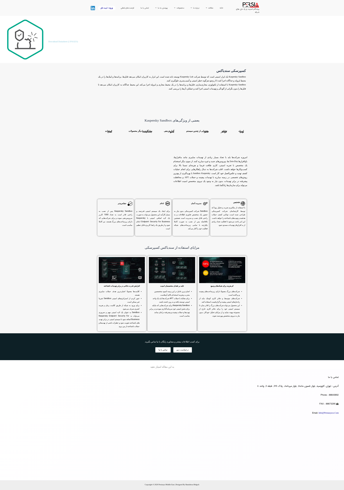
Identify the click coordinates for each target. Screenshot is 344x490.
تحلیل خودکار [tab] (224, 131)
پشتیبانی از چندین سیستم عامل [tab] (197, 131)
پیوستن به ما (163, 8)
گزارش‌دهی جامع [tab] (169, 131)
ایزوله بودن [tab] (241, 131)
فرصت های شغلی (127, 8)
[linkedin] (92, 8)
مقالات (210, 8)
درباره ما (196, 8)
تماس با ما (145, 8)
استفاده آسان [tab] (108, 131)
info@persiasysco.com (329, 413)
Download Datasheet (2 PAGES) (63, 41)
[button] (207, 8)
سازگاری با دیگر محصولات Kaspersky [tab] (140, 131)
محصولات (180, 8)
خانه (221, 8)
